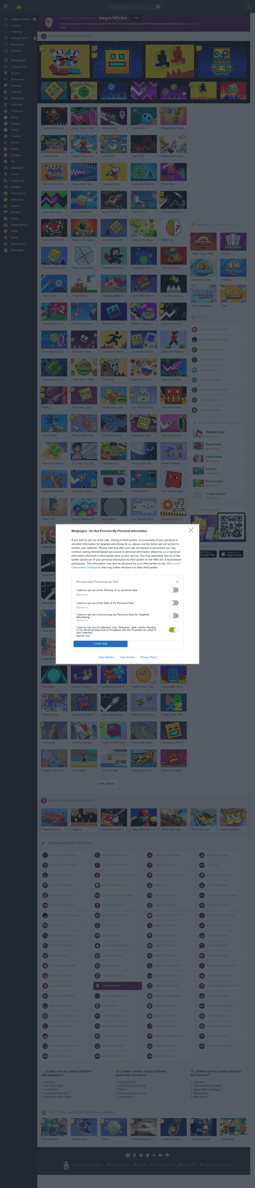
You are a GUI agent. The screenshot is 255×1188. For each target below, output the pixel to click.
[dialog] (127, 594)
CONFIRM (101, 643)
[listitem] (127, 582)
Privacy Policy (149, 657)
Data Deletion (106, 657)
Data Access (127, 657)
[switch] (174, 590)
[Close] (192, 531)
